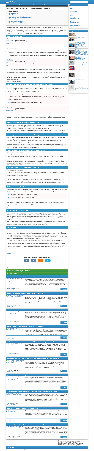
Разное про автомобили (75, 25)
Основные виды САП (13, 13)
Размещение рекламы (37, 441)
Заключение (12, 24)
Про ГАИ (72, 21)
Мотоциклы (72, 10)
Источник (9, 253)
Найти (86, 1)
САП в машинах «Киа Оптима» (16, 21)
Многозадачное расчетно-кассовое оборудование (20, 17)
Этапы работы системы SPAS (15, 22)
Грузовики (72, 14)
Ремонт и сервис (74, 19)
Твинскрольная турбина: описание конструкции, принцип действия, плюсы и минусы (33, 358)
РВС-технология (73, 11)
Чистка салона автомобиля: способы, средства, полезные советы (26, 310)
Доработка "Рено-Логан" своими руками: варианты (22, 408)
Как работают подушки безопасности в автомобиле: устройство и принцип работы (32, 391)
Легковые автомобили (11, 289)
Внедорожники (73, 12)
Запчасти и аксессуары (75, 18)
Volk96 (10, 1)
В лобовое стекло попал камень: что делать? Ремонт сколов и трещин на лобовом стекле (34, 342)
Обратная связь (10, 441)
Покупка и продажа (74, 22)
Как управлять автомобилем (76, 24)
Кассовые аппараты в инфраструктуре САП (18, 16)
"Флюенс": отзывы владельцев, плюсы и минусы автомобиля (25, 293)
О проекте (41, 2)
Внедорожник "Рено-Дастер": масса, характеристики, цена (28, 63)
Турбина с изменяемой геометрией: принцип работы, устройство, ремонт (29, 375)
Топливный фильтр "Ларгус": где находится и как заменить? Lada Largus (29, 424)
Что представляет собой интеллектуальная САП (19, 20)
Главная (36, 2)
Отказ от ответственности (31, 449)
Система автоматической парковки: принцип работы (27, 41)
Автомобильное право (75, 26)
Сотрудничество (36, 440)
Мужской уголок (74, 17)
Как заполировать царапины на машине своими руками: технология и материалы (32, 276)
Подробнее (64, 289)
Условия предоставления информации (15, 449)
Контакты (47, 2)
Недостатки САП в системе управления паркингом (20, 18)
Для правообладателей (38, 442)
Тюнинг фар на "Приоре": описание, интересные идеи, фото (25, 326)
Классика (72, 8)
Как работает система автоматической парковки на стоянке (22, 14)
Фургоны (72, 15)
